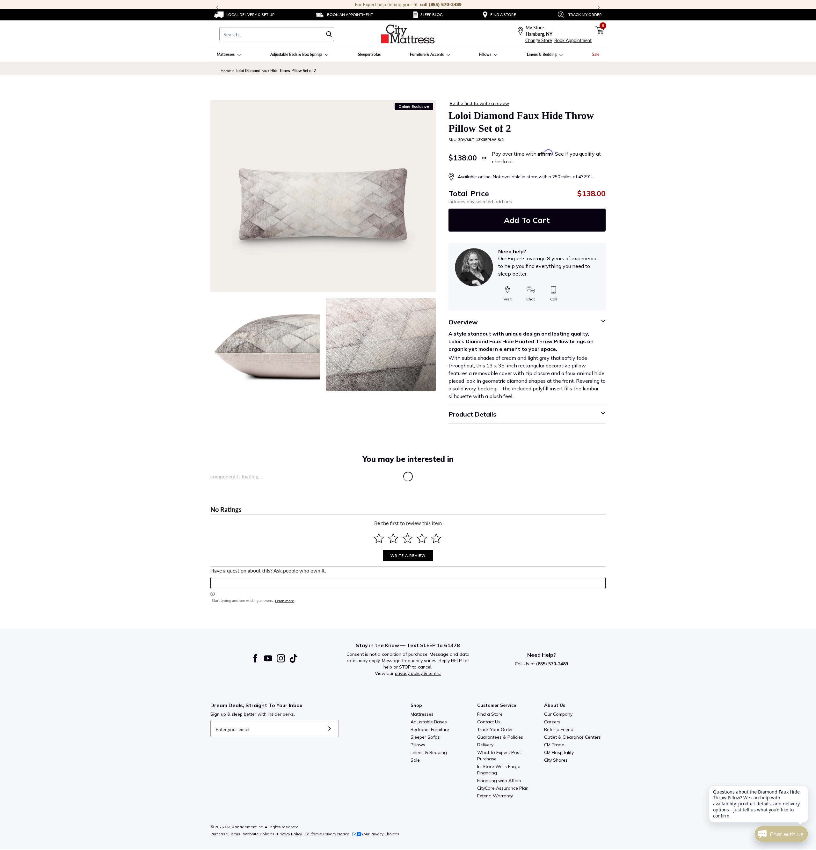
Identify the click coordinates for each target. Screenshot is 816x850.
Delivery (485, 745)
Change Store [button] (538, 40)
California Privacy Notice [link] (326, 834)
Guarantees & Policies (500, 737)
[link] (244, 14)
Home (226, 70)
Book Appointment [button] (573, 40)
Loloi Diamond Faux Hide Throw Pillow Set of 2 (276, 70)
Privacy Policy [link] (289, 834)
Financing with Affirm (499, 780)
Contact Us (488, 722)
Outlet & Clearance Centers (572, 737)
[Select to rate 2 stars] (393, 538)
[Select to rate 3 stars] (407, 538)
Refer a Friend (558, 729)
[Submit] (329, 728)
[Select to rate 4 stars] (421, 538)
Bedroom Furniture (430, 729)
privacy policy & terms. (418, 673)
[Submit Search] (329, 34)
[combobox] (276, 34)
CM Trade (554, 745)
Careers (552, 722)
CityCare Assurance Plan (502, 788)
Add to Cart (527, 220)
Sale (415, 760)
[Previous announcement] (217, 8)
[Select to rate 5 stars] (436, 538)
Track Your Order (495, 729)
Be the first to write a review (479, 103)
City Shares (556, 760)
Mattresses (422, 714)
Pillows (418, 745)
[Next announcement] (599, 8)
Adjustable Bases (429, 722)
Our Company (558, 714)
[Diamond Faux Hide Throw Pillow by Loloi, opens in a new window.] (323, 196)
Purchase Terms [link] (225, 834)
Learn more (284, 600)
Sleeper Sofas (425, 737)
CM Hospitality (559, 752)
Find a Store (490, 714)
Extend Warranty (495, 796)
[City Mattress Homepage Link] (408, 34)
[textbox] (408, 583)
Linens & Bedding (429, 752)
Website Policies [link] (258, 834)
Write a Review (408, 555)
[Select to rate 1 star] (378, 538)
